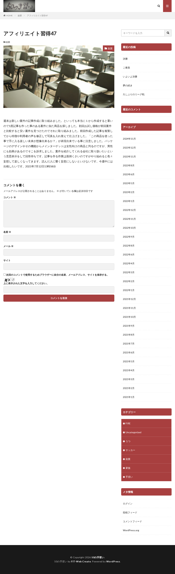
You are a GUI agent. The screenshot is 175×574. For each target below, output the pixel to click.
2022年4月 (128, 263)
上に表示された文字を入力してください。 (26, 283)
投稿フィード (130, 512)
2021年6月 (128, 352)
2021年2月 (128, 388)
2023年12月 (129, 147)
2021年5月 (128, 361)
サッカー (130, 450)
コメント (9, 197)
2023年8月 (128, 165)
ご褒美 (126, 67)
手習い (129, 476)
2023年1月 (128, 201)
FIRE (128, 423)
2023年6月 (128, 174)
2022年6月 (128, 254)
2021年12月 (129, 299)
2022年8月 (128, 245)
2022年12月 (129, 209)
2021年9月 (128, 325)
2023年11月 (129, 156)
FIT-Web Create (81, 561)
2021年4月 (128, 370)
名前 (7, 232)
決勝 (125, 58)
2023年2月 (128, 192)
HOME (9, 15)
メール (8, 246)
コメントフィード (132, 521)
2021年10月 (129, 316)
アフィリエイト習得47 (37, 15)
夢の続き (127, 85)
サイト (7, 260)
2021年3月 (128, 379)
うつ (128, 441)
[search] (168, 32)
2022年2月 (128, 281)
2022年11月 (129, 218)
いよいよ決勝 (130, 76)
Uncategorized (133, 432)
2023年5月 (128, 183)
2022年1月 (128, 290)
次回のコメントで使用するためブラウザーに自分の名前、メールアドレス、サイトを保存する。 (57, 275)
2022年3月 (128, 272)
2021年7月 (128, 343)
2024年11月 (129, 138)
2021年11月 (129, 307)
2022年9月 (128, 236)
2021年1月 (128, 397)
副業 (20, 15)
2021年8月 (128, 334)
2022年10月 (129, 227)
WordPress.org (131, 530)
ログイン (127, 503)
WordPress (113, 561)
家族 (128, 467)
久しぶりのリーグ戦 (133, 94)
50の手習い (97, 557)
